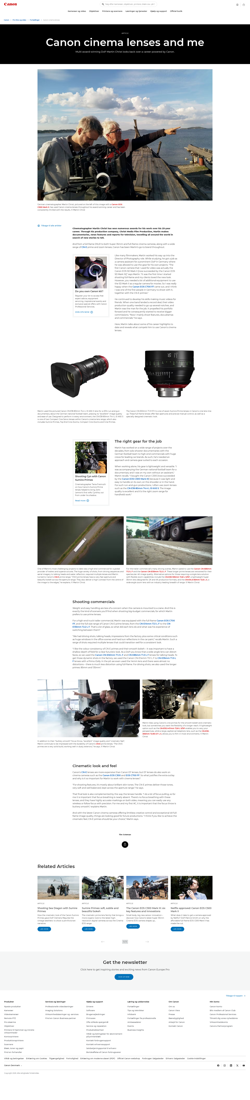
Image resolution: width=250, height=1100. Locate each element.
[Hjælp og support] (168, 11)
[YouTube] (244, 1065)
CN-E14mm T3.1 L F (149, 624)
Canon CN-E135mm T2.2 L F (153, 571)
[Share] (125, 844)
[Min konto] (237, 5)
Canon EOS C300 (112, 775)
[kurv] (244, 5)
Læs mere (44, 929)
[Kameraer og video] (87, 11)
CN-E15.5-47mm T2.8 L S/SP (172, 728)
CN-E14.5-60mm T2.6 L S (196, 580)
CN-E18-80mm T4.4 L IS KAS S (143, 488)
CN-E (84, 247)
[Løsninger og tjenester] (148, 11)
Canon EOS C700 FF (143, 287)
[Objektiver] (100, 11)
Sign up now (123, 977)
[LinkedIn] (231, 1065)
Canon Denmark (12, 1065)
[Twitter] (237, 1065)
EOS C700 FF (133, 775)
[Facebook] (218, 1065)
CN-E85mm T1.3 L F (138, 655)
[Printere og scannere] (123, 11)
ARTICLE (125, 33)
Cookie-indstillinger (196, 1058)
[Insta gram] (225, 1065)
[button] (103, 942)
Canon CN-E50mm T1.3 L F (109, 655)
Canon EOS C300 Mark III (135, 479)
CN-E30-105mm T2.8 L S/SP (177, 577)
